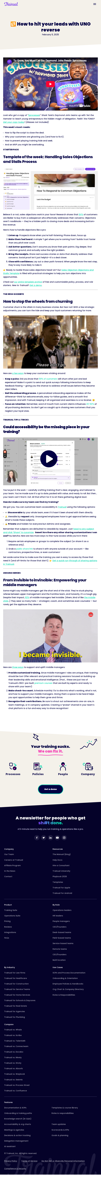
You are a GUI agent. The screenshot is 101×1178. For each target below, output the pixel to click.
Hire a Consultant (61, 865)
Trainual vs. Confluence (15, 1090)
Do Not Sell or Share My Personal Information (63, 1161)
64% (81, 214)
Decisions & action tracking (17, 1135)
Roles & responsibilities (63, 1113)
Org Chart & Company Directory (68, 989)
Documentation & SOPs (15, 1107)
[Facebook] (36, 837)
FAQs (6, 938)
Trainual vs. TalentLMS (14, 1041)
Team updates (59, 1124)
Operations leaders (62, 910)
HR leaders (58, 915)
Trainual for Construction (16, 983)
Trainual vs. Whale (13, 1029)
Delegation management (16, 1141)
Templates (58, 882)
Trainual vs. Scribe (13, 1035)
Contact (8, 876)
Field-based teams (62, 938)
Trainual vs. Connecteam (16, 1046)
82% (27, 597)
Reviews (8, 927)
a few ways (18, 373)
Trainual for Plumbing (14, 1017)
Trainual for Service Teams (17, 989)
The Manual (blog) (62, 854)
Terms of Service (29, 1161)
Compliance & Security (15, 1168)
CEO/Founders (59, 927)
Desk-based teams (62, 932)
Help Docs (57, 860)
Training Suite (10, 910)
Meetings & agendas (14, 1130)
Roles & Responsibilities (64, 995)
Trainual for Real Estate (15, 1006)
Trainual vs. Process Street (17, 1085)
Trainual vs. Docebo (13, 1052)
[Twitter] (43, 837)
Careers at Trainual (13, 860)
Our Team (9, 854)
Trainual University (61, 871)
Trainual (62, 507)
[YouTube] (57, 837)
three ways (17, 667)
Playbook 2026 (60, 876)
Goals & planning (60, 1135)
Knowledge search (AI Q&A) (17, 1118)
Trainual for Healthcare (15, 978)
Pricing (7, 921)
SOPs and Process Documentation (69, 972)
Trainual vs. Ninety (13, 1057)
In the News (9, 871)
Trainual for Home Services (17, 995)
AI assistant (10, 1146)
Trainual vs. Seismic (13, 1079)
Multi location (59, 960)
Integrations (10, 932)
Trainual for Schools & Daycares (19, 1000)
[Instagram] (64, 837)
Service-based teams (63, 943)
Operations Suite (12, 915)
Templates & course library (65, 1107)
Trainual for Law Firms (14, 972)
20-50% (90, 404)
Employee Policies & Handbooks (68, 983)
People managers (61, 921)
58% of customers (48, 378)
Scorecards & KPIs (60, 1130)
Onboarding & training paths (18, 1113)
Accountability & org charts (17, 1124)
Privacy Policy (10, 1161)
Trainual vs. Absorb (13, 1068)
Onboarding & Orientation (65, 978)
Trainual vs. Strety (12, 1063)
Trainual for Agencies (14, 1011)
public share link (24, 548)
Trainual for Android (62, 893)
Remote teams (60, 949)
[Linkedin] (50, 837)
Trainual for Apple (61, 887)
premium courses (43, 683)
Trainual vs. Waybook (14, 1074)
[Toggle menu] (95, 4)
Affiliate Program (12, 865)
